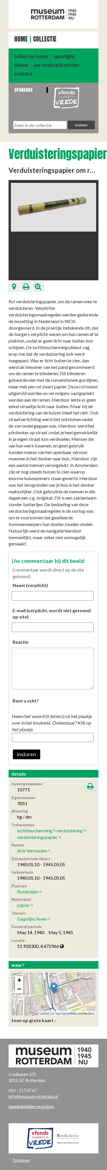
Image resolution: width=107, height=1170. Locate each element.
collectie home (31, 56)
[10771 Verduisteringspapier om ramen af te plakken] (53, 206)
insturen (26, 754)
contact (23, 74)
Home (21, 39)
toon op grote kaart (32, 1020)
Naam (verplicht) (30, 585)
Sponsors (23, 90)
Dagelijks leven (32, 918)
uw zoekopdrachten (56, 65)
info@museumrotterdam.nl (33, 1096)
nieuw (21, 65)
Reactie (21, 642)
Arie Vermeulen (32, 850)
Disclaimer (21, 1160)
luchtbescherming (34, 830)
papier (23, 905)
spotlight (64, 56)
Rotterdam (28, 891)
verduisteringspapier (37, 837)
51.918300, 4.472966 (38, 946)
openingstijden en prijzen (31, 1106)
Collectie (44, 39)
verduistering (69, 830)
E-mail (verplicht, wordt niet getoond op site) (52, 614)
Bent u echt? (26, 700)
